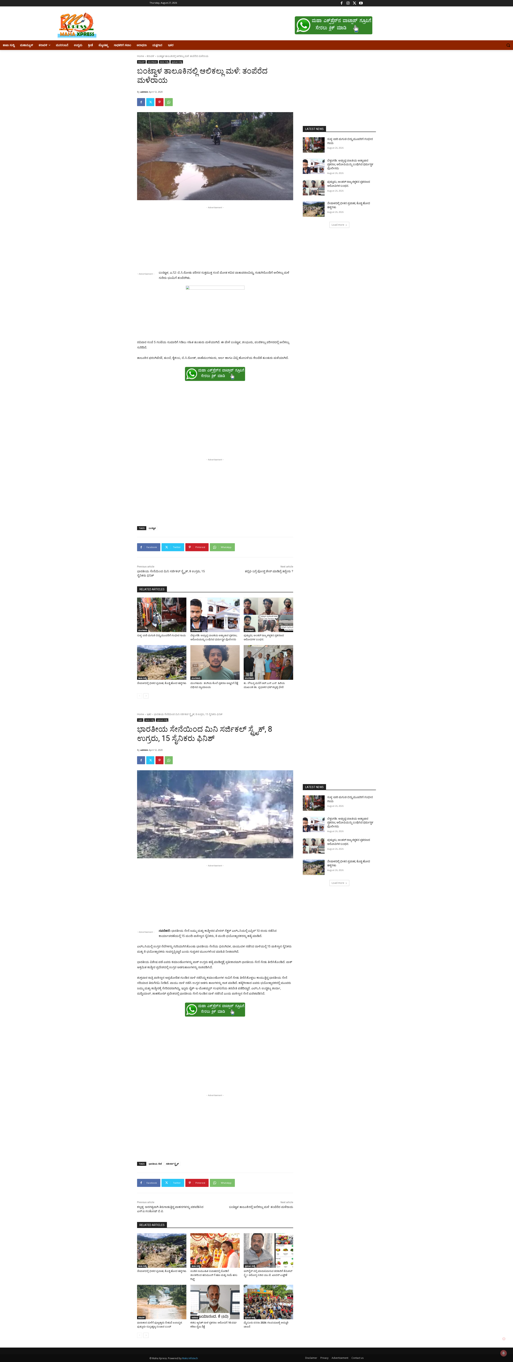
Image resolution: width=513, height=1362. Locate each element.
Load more (338, 224)
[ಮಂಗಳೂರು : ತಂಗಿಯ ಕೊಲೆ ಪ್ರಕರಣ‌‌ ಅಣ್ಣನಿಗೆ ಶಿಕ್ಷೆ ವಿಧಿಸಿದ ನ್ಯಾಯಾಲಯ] (215, 662)
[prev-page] (139, 695)
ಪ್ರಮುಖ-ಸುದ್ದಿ (177, 61)
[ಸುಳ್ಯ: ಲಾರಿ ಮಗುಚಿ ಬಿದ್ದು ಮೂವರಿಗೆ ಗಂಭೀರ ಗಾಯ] (161, 615)
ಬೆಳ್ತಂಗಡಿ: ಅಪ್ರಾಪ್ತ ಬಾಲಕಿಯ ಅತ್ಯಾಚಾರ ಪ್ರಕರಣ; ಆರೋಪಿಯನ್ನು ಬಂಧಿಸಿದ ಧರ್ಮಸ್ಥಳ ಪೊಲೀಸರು (350, 164)
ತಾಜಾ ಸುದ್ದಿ (164, 61)
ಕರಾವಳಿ (150, 56)
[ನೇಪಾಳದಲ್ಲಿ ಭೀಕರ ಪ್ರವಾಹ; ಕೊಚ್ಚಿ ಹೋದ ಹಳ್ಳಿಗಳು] (161, 662)
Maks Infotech (190, 1358)
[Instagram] (348, 3)
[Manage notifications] (503, 1353)
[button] (508, 45)
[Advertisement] (215, 238)
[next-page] (145, 695)
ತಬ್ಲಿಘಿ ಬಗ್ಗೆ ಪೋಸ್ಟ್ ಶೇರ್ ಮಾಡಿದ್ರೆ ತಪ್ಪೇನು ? (269, 571)
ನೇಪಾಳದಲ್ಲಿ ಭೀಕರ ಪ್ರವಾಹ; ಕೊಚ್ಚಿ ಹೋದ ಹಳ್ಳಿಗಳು (161, 683)
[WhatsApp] (169, 102)
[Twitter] (354, 3)
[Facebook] (341, 3)
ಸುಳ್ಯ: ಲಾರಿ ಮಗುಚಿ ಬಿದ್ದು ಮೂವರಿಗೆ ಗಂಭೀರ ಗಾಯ (161, 635)
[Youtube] (361, 3)
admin (144, 91)
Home (140, 56)
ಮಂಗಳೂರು (152, 61)
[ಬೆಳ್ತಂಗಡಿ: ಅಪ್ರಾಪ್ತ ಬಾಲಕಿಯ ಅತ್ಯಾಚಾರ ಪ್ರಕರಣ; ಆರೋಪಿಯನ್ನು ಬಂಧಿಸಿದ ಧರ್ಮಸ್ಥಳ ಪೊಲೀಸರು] (215, 615)
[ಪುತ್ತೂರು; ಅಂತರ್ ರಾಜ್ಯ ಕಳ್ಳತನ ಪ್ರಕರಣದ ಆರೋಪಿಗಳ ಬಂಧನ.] (268, 615)
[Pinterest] (160, 102)
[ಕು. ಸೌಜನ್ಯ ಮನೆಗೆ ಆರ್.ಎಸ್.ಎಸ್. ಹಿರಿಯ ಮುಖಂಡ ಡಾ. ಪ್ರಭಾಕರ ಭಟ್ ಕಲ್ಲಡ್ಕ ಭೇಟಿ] (268, 662)
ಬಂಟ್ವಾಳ (152, 528)
